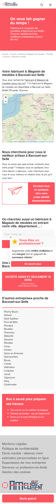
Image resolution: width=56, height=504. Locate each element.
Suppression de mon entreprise (24, 462)
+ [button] (6, 97)
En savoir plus (33, 264)
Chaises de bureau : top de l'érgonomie (30, 413)
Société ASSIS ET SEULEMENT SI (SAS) (28, 278)
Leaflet (15, 141)
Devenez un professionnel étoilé (24, 467)
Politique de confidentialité (20, 448)
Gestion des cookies (16, 472)
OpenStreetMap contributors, (36, 141)
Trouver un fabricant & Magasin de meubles (27, 54)
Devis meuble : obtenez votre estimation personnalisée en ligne (25, 455)
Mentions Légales (14, 443)
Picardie (49, 54)
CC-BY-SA (49, 141)
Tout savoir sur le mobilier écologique (29, 409)
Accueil (5, 54)
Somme (7, 56)
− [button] (6, 101)
